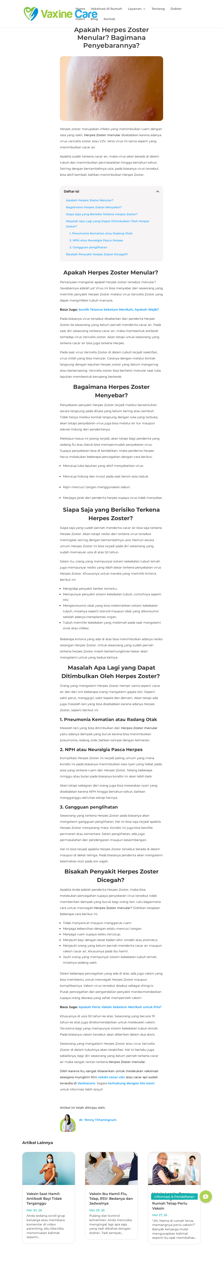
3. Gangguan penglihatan (88, 247)
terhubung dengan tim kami (131, 1083)
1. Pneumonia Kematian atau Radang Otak (101, 233)
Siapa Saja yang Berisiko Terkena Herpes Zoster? (102, 214)
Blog (94, 19)
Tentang (158, 9)
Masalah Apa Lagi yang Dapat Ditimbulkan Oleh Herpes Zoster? (107, 224)
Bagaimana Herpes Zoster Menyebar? (94, 207)
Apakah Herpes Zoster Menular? (90, 200)
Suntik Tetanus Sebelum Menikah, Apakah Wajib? (119, 309)
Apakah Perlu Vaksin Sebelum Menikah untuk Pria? (120, 1007)
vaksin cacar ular (111, 1077)
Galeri (80, 19)
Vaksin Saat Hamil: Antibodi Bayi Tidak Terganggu (44, 1199)
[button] (206, 1196)
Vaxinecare (86, 1083)
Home (80, 9)
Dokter (176, 9)
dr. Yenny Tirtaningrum (98, 1120)
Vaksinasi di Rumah (106, 9)
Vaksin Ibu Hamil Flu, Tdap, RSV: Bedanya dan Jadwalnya (111, 1199)
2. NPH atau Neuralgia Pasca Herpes (96, 240)
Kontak (109, 19)
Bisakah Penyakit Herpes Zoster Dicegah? (97, 254)
